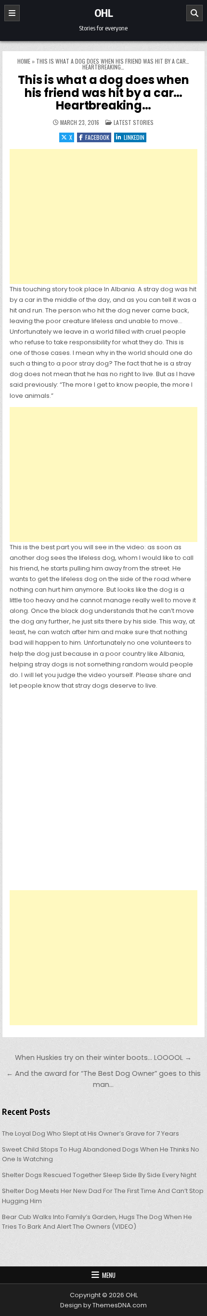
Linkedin (134, 137)
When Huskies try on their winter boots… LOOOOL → (103, 1057)
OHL (103, 12)
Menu (109, 1275)
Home (23, 61)
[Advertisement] (103, 216)
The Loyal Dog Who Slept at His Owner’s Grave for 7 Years (90, 1133)
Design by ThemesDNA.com (103, 1305)
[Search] (194, 13)
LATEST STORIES (134, 122)
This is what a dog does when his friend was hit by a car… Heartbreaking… (103, 92)
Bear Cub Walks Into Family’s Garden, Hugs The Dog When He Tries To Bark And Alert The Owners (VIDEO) (97, 1222)
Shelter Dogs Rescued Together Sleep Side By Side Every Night (99, 1175)
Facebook (97, 137)
